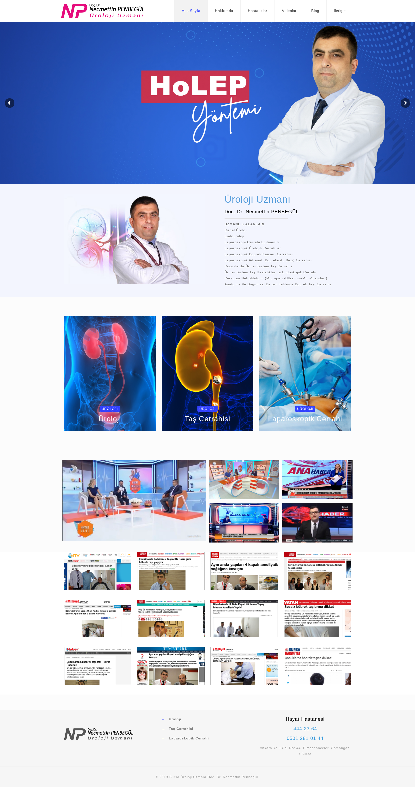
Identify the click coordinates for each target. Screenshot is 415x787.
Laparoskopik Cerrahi (189, 738)
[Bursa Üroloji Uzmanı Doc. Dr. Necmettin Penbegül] (102, 11)
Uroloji (175, 719)
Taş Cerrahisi (181, 729)
